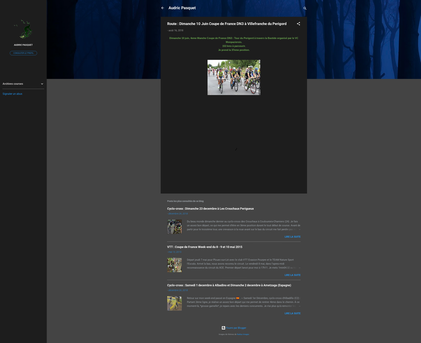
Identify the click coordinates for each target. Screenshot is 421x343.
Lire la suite (292, 236)
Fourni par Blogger (235, 327)
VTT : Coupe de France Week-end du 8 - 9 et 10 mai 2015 (204, 247)
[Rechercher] (305, 9)
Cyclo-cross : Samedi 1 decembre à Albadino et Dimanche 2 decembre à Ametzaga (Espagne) (229, 285)
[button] (298, 24)
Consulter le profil (23, 53)
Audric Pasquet (182, 8)
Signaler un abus (12, 93)
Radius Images (243, 334)
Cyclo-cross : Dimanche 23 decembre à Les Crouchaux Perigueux (210, 208)
